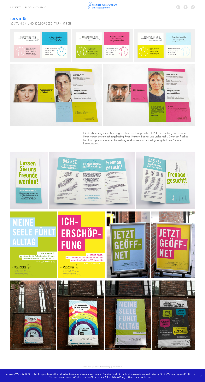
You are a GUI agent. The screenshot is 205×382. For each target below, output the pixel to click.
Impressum (87, 366)
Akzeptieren (133, 377)
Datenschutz (117, 366)
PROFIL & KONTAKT (35, 7)
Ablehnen (145, 377)
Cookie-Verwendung (101, 366)
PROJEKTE (15, 7)
